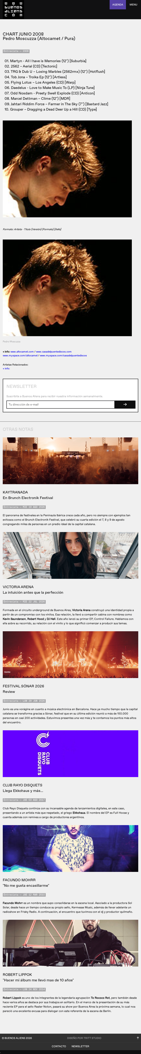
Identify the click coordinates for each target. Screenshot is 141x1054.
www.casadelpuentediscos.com (54, 351)
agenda (117, 4)
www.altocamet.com (22, 351)
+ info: (6, 368)
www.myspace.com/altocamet (20, 355)
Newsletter (80, 1046)
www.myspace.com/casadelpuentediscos (63, 355)
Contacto (59, 1046)
